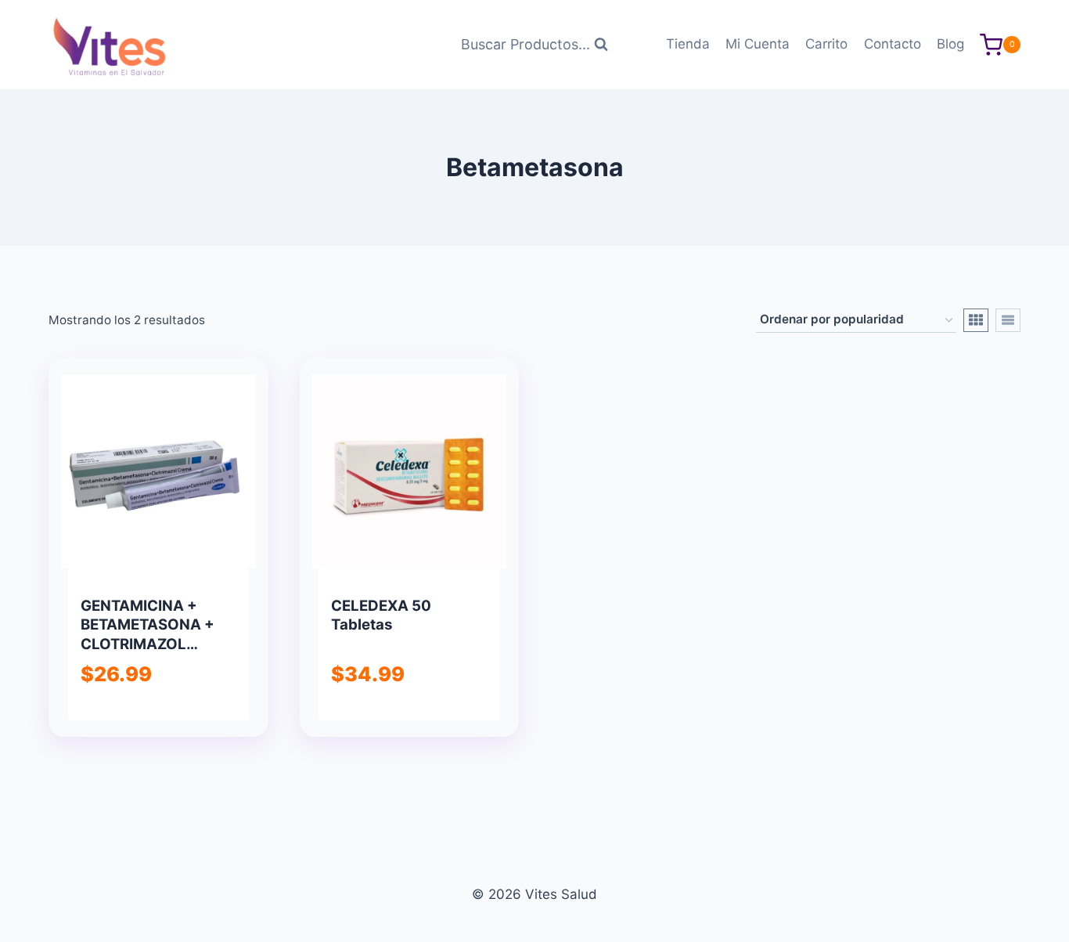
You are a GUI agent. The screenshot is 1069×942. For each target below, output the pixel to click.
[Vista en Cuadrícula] (975, 320)
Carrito (826, 44)
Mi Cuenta (757, 44)
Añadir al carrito (157, 717)
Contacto (892, 44)
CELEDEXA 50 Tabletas (381, 615)
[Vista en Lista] (1007, 320)
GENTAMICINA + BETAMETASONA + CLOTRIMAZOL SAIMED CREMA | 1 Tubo (147, 644)
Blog (950, 44)
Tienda (688, 44)
